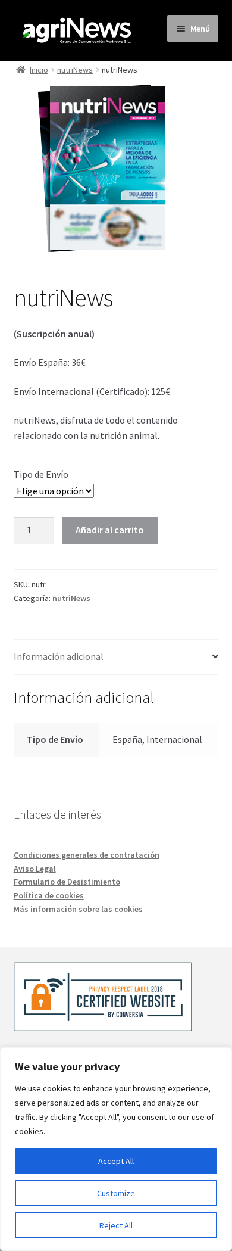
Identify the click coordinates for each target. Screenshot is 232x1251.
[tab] (116, 657)
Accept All (116, 1161)
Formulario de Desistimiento (67, 881)
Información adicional (59, 656)
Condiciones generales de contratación (86, 854)
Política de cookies (49, 895)
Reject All (116, 1225)
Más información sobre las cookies (78, 909)
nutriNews (75, 69)
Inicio (39, 69)
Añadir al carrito (110, 530)
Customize (116, 1193)
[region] (116, 1149)
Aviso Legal (35, 868)
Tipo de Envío (41, 474)
